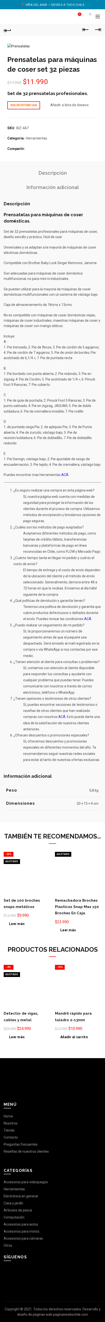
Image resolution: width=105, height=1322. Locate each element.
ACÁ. (65, 475)
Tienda (9, 1130)
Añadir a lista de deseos (69, 105)
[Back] (7, 30)
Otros (8, 1245)
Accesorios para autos (21, 1224)
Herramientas (36, 138)
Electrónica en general (21, 1196)
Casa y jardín (13, 1203)
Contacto (11, 1137)
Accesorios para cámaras (23, 1238)
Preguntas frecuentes (21, 1144)
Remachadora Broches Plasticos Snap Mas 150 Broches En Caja (77, 907)
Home (8, 1116)
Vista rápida (46, 861)
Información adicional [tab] (52, 187)
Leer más (17, 924)
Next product (98, 30)
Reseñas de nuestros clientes (26, 1151)
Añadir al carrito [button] (74, 1037)
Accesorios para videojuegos (26, 1182)
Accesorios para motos (21, 1231)
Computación (14, 1217)
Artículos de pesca (18, 1210)
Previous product (85, 30)
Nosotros (11, 1123)
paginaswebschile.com (70, 1314)
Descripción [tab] (52, 173)
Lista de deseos (79, 14)
